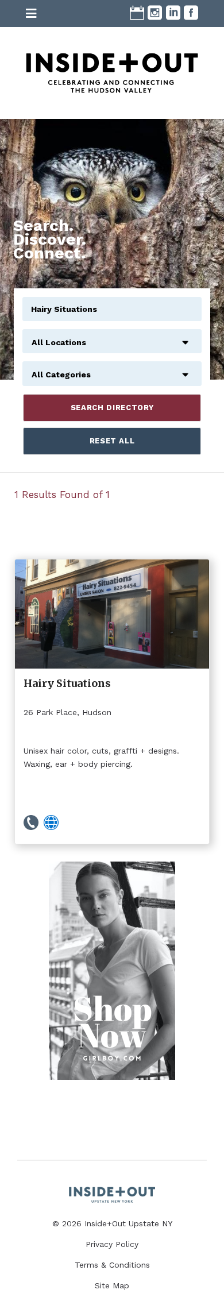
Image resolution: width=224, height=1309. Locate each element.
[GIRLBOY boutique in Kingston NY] (112, 971)
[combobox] (112, 336)
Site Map (112, 1285)
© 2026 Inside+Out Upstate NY (112, 1223)
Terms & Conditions (112, 1264)
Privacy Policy (112, 1244)
